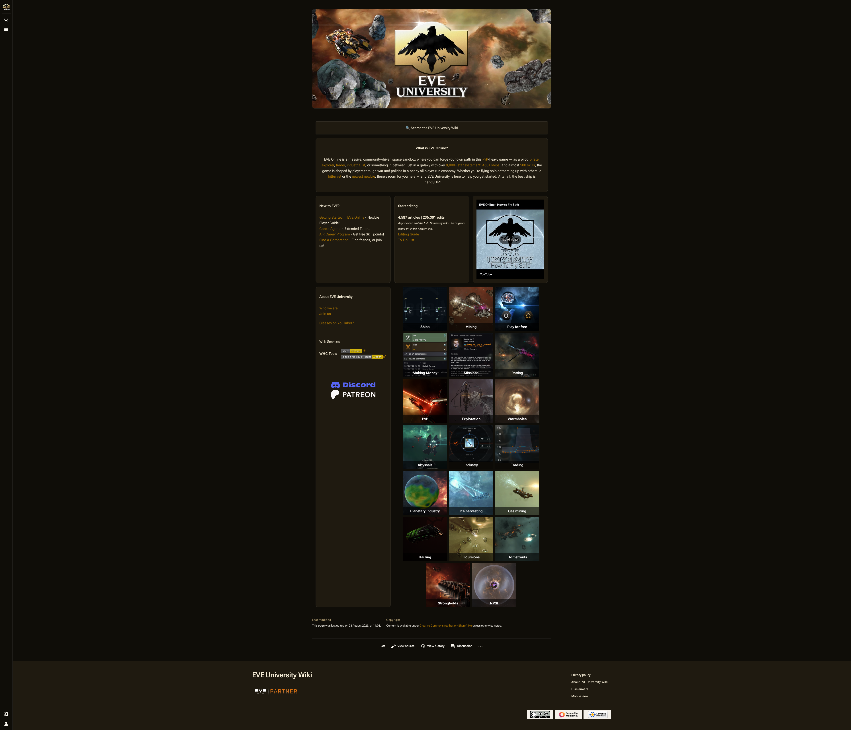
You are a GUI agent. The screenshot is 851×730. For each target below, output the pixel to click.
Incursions (471, 557)
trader (340, 165)
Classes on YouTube (335, 323)
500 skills (527, 165)
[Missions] (471, 355)
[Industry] (471, 443)
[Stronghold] (448, 585)
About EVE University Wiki (589, 682)
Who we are (328, 308)
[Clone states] (517, 309)
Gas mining (517, 511)
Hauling (425, 557)
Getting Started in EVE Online (341, 217)
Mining (471, 327)
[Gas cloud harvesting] (517, 493)
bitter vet (334, 176)
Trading (517, 465)
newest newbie (363, 176)
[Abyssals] (425, 447)
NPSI (494, 603)
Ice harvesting (471, 511)
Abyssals (425, 465)
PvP (485, 159)
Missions (471, 373)
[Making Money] (425, 355)
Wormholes (517, 419)
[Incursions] (471, 539)
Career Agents (330, 229)
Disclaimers (579, 689)
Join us (325, 314)
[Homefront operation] (517, 539)
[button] (510, 239)
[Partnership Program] (276, 691)
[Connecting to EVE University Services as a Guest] (353, 385)
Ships (424, 327)
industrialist (356, 165)
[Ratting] (517, 355)
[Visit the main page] (6, 7)
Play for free (517, 327)
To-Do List (406, 240)
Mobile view (579, 696)
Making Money (425, 373)
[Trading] (517, 444)
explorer (328, 165)
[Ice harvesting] (471, 493)
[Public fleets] (494, 585)
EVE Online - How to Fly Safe (499, 204)
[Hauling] (425, 539)
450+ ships (491, 165)
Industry (471, 465)
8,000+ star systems (461, 165)
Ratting (517, 373)
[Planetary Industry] (425, 493)
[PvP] (425, 401)
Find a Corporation (334, 240)
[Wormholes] (517, 401)
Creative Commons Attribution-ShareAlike (446, 625)
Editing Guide (408, 234)
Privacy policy (581, 675)
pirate (534, 159)
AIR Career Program (334, 234)
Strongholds (448, 603)
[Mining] (471, 309)
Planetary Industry (425, 511)
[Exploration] (471, 401)
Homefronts (517, 557)
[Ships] (425, 309)
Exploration (471, 419)
